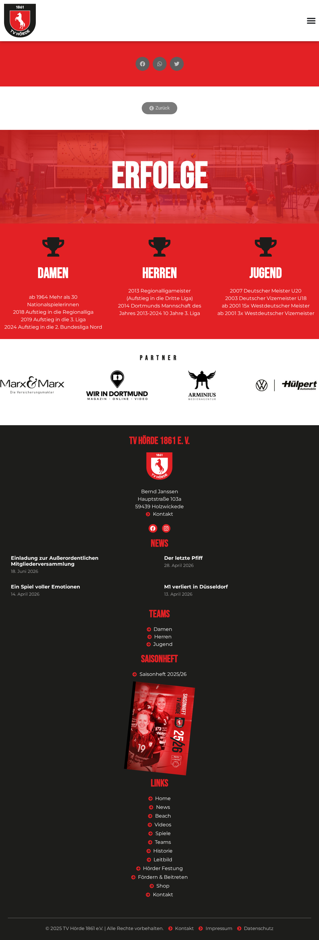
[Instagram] (166, 528)
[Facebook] (153, 528)
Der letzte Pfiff (183, 558)
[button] (143, 64)
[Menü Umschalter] (311, 20)
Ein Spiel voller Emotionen (45, 587)
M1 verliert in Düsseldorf (196, 587)
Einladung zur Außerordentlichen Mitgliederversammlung (54, 561)
